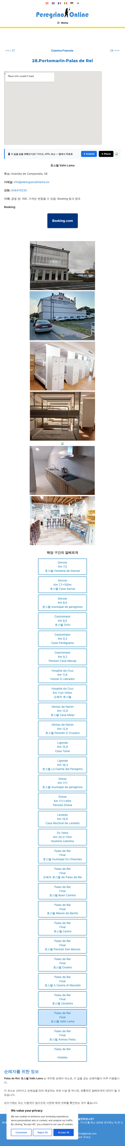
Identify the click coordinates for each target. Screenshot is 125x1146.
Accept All (63, 1132)
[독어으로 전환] (72, 3)
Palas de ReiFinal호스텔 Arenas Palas (62, 1035)
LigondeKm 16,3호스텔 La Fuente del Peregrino (62, 765)
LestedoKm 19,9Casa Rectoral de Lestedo (63, 819)
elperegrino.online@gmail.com (79, 1133)
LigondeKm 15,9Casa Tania (62, 747)
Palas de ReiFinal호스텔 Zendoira (62, 999)
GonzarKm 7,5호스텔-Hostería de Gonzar (62, 566)
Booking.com (62, 221)
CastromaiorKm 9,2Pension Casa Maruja (62, 656)
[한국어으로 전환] (78, 3)
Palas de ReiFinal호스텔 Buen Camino (62, 891)
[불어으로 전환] (59, 3)
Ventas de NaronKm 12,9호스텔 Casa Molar (63, 711)
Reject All (43, 1132)
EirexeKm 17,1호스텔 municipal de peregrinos (62, 783)
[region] (42, 1122)
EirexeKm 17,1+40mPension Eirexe (62, 801)
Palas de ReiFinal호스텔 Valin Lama (62, 1017)
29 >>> (115, 50)
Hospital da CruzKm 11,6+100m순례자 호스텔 (62, 693)
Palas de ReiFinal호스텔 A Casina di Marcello (63, 981)
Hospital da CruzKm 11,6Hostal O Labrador (62, 675)
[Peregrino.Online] (62, 13)
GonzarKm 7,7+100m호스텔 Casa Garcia (62, 584)
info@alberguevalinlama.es (31, 182)
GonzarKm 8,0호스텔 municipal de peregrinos (62, 602)
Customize (21, 1132)
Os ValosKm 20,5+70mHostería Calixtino (62, 837)
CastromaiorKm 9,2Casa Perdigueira (62, 639)
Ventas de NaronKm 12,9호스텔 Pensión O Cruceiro (62, 729)
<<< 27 (10, 50)
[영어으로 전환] (53, 3)
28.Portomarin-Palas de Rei (62, 60)
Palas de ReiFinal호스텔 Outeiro (62, 963)
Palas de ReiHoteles (62, 1053)
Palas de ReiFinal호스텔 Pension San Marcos (62, 945)
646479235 (19, 190)
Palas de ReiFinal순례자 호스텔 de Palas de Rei (62, 873)
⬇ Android (89, 154)
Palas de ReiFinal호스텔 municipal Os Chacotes (62, 855)
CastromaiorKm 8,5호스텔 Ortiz (62, 620)
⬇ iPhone (106, 154)
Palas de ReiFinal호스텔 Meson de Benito (62, 909)
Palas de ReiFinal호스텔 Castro (62, 927)
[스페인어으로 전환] (47, 3)
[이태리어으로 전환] (65, 3)
